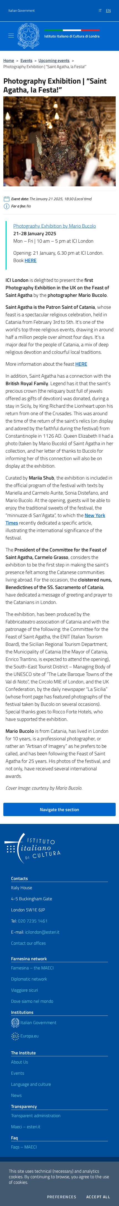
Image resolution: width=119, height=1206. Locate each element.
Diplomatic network (29, 979)
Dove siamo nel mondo (32, 1001)
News (16, 1095)
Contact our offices (28, 943)
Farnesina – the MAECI (32, 967)
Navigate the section (59, 809)
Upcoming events (53, 60)
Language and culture (31, 1084)
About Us (19, 1062)
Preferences (61, 1197)
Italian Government (21, 10)
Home (8, 60)
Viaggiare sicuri (24, 990)
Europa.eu (28, 1035)
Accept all (98, 1197)
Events (26, 60)
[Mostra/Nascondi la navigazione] (11, 35)
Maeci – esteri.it (25, 1126)
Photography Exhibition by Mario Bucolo (54, 226)
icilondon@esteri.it (42, 932)
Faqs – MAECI (24, 1147)
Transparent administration (36, 1115)
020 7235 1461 (33, 920)
